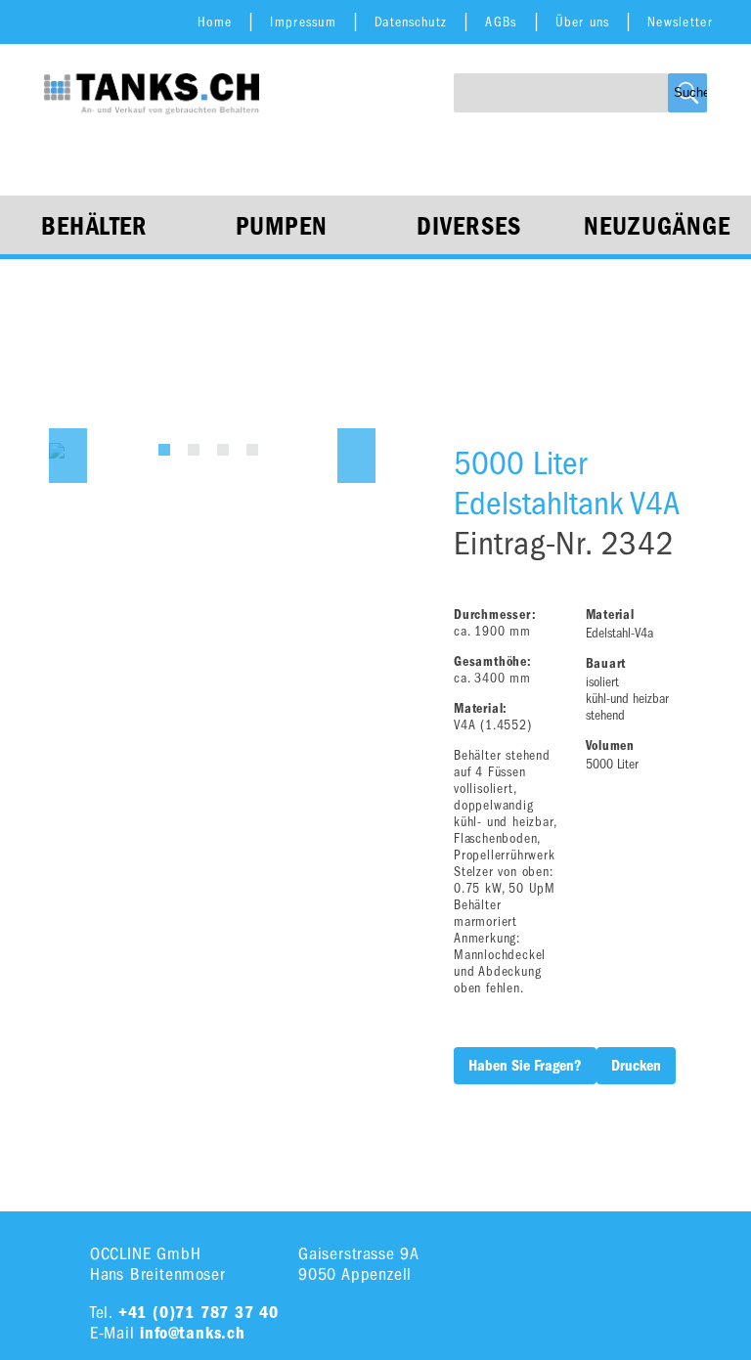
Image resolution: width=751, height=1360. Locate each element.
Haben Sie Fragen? (525, 1066)
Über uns (582, 22)
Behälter (94, 226)
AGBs (500, 22)
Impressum (303, 22)
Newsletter (680, 22)
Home (215, 22)
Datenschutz (411, 22)
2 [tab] (193, 450)
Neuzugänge (657, 226)
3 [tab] (223, 450)
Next (356, 455)
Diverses (469, 226)
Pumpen (282, 226)
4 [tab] (252, 450)
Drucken (636, 1066)
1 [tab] (164, 450)
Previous (68, 455)
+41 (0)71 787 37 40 (198, 1312)
